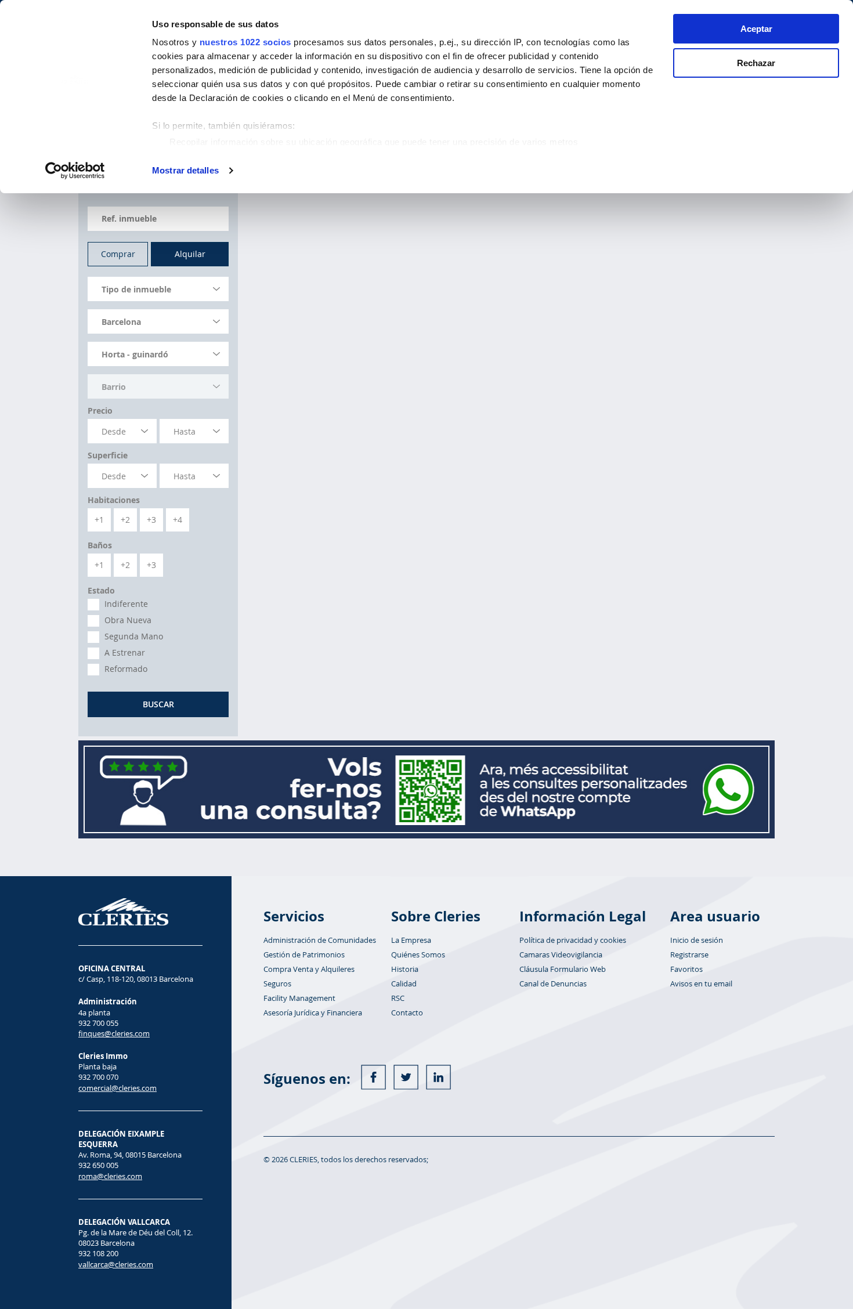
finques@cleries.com (114, 1033)
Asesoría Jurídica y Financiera (312, 1012)
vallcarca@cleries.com (115, 1264)
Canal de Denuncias (553, 983)
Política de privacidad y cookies (572, 940)
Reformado (125, 669)
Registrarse (689, 954)
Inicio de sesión (696, 940)
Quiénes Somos (418, 954)
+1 (99, 519)
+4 (177, 519)
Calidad (404, 983)
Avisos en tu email (701, 983)
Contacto (407, 1012)
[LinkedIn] (438, 1077)
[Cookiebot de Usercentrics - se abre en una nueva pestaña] (75, 170)
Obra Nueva (127, 620)
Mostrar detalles (185, 170)
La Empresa (411, 940)
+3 (151, 519)
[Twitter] (405, 1077)
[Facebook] (373, 1077)
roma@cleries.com (110, 1176)
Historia (404, 969)
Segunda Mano (133, 636)
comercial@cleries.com (117, 1088)
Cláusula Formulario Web (562, 969)
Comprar (118, 253)
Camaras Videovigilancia (560, 954)
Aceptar (756, 29)
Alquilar (190, 253)
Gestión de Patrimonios (304, 954)
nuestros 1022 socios (245, 42)
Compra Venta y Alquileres (309, 969)
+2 (125, 519)
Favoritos (686, 969)
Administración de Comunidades (319, 940)
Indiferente (126, 604)
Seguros (277, 983)
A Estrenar (124, 653)
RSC (397, 998)
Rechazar (756, 63)
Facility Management (299, 998)
